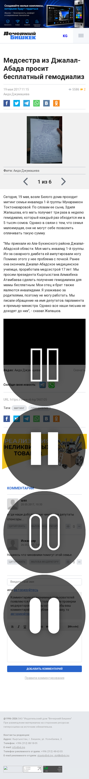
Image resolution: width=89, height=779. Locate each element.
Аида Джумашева (16, 94)
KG (65, 36)
